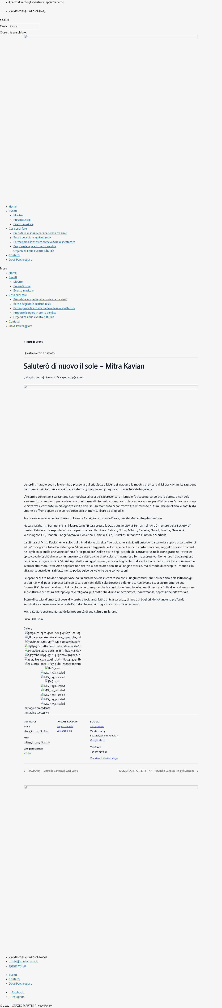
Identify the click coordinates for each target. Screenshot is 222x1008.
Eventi (13, 211)
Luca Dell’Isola (64, 730)
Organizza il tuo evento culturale (33, 250)
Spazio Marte (97, 726)
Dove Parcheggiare (20, 259)
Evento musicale (23, 224)
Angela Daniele (65, 726)
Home (12, 206)
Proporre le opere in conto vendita (34, 246)
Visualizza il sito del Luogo (104, 758)
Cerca (3, 26)
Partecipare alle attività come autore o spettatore (44, 242)
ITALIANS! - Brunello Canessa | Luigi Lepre (52, 770)
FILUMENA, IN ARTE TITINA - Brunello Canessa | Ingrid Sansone (156, 770)
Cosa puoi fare (18, 228)
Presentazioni (22, 219)
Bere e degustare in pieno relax (32, 237)
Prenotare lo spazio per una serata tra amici (40, 233)
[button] (111, 20)
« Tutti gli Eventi (33, 341)
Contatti (14, 255)
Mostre (18, 215)
